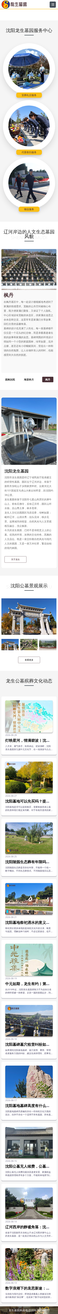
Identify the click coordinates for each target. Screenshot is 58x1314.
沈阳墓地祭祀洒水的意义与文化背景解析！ (27, 924)
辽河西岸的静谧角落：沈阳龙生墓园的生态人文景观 (27, 1228)
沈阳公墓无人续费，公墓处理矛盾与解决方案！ (27, 1168)
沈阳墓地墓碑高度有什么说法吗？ (27, 1107)
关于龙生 (15, 559)
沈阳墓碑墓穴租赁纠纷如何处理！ (27, 1046)
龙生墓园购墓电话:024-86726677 (29, 1310)
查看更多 (29, 659)
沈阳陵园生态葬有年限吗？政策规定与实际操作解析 (27, 863)
